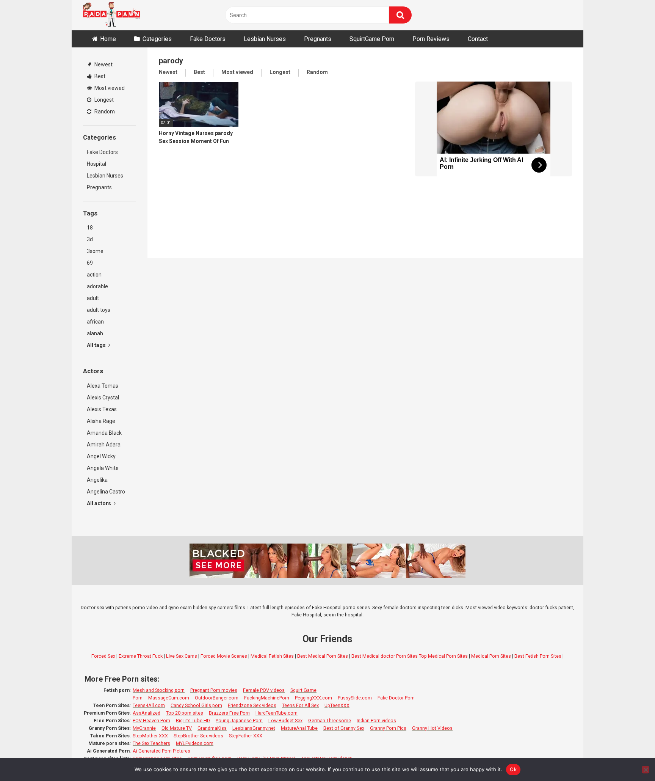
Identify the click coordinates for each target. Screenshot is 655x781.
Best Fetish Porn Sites (537, 656)
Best (99, 76)
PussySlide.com (355, 698)
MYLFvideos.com (194, 743)
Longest (103, 100)
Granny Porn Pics (388, 728)
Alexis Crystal (103, 397)
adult (93, 298)
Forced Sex (103, 656)
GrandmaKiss (212, 728)
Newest (103, 64)
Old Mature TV (176, 728)
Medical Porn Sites (491, 656)
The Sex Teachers (151, 743)
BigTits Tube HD (193, 720)
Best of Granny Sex (343, 728)
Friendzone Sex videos (252, 705)
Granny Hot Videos (432, 728)
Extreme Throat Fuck (141, 656)
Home (108, 38)
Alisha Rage (101, 421)
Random (104, 111)
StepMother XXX (150, 736)
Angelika (97, 480)
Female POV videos (264, 690)
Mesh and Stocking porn (159, 690)
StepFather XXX (245, 736)
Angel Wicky (101, 456)
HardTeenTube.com (276, 713)
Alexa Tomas (102, 386)
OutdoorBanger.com (216, 698)
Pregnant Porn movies (213, 690)
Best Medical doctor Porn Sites (384, 656)
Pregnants (317, 38)
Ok (513, 769)
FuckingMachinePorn (266, 698)
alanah (95, 333)
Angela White (103, 468)
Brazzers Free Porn (229, 713)
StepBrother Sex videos (198, 736)
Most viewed (109, 88)
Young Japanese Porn (239, 720)
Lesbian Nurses (265, 38)
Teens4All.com (149, 705)
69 (90, 263)
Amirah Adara (104, 445)
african (95, 322)
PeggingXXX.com (313, 698)
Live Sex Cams (181, 656)
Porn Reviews (431, 38)
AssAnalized (146, 713)
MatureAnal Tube (299, 728)
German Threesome (329, 720)
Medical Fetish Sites (272, 656)
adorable (97, 286)
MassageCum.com (168, 698)
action (94, 275)
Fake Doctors (208, 38)
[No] (645, 769)
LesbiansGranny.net (253, 728)
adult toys (98, 310)
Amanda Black (104, 433)
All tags (97, 345)
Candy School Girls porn (196, 705)
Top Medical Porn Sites (443, 656)
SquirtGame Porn (371, 38)
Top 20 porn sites (184, 713)
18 (90, 228)
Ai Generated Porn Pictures (161, 751)
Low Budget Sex (285, 720)
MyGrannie (144, 728)
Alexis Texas (102, 409)
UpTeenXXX (336, 705)
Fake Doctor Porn (396, 698)
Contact (478, 38)
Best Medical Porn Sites (322, 656)
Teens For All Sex (300, 705)
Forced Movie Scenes (224, 656)
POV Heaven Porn (151, 720)
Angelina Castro (106, 492)
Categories (157, 38)
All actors (99, 503)
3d (90, 239)
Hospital (96, 164)
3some (95, 251)
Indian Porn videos (376, 720)
